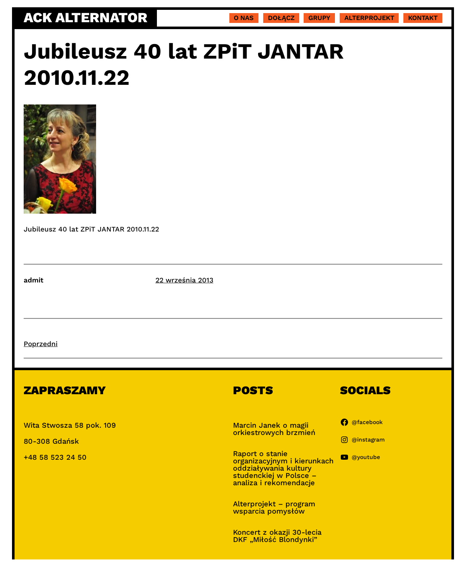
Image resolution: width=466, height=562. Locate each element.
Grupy (319, 17)
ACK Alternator (85, 17)
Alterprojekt (369, 17)
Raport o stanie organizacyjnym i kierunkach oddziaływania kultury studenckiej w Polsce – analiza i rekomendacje (283, 468)
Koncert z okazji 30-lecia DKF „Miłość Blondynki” (277, 536)
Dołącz (281, 17)
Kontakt (423, 17)
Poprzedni (41, 344)
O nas (244, 17)
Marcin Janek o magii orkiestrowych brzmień (274, 429)
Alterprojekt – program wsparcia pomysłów (274, 507)
